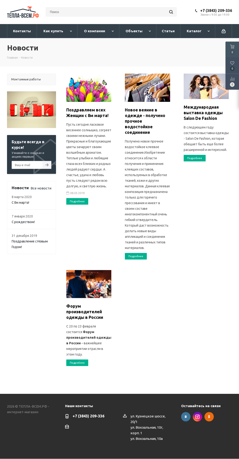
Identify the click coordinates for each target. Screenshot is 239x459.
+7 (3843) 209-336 (216, 10)
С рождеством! (23, 222)
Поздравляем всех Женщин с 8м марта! (87, 112)
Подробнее (77, 201)
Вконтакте (185, 416)
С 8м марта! (20, 202)
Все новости (41, 188)
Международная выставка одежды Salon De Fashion (203, 113)
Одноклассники (209, 416)
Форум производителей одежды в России (84, 312)
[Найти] (171, 12)
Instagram (197, 416)
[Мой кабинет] (223, 31)
